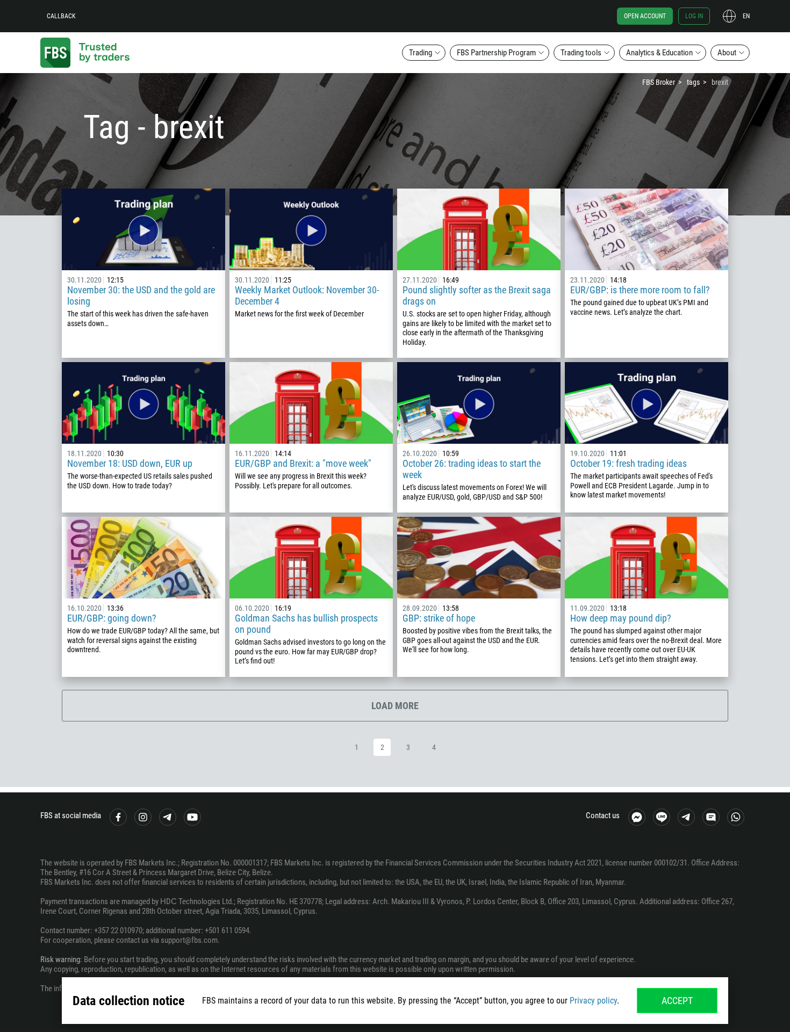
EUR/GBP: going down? (111, 618)
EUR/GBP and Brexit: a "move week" (303, 463)
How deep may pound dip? (620, 618)
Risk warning (60, 959)
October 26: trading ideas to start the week (472, 469)
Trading (420, 52)
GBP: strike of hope (439, 618)
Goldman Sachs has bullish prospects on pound (306, 623)
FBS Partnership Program (496, 52)
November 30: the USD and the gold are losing (141, 295)
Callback (61, 16)
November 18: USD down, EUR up (129, 463)
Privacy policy (593, 1000)
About (726, 52)
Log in (694, 16)
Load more (395, 705)
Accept (677, 1000)
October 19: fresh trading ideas (628, 463)
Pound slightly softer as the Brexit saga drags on (477, 295)
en (746, 16)
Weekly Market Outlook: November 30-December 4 (307, 295)
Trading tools (581, 52)
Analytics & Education (659, 52)
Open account (645, 16)
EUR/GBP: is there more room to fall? (640, 289)
